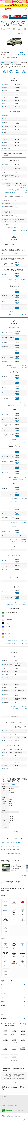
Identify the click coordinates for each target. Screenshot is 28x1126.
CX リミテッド (12, 784)
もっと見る (14, 831)
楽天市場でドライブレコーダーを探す (18, 279)
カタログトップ (4, 62)
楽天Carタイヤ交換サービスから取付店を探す (16, 604)
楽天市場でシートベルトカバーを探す (18, 314)
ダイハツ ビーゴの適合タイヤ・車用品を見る (11, 849)
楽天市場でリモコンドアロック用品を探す (17, 365)
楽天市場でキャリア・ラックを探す (18, 573)
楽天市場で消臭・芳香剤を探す (19, 498)
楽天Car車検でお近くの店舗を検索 (18, 230)
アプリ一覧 (4, 1116)
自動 (25, 29)
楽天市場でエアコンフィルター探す (18, 501)
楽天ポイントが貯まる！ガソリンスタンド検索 (16, 192)
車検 (14, 29)
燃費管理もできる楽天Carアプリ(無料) (18, 190)
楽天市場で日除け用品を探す (20, 479)
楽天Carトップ (4, 12)
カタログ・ (3, 29)
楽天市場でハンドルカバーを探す (19, 367)
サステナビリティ (17, 1116)
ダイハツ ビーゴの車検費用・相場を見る (10, 846)
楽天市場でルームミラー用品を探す (18, 539)
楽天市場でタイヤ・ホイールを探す (18, 602)
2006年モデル (13, 62)
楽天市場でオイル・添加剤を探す (19, 706)
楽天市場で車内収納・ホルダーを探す (18, 477)
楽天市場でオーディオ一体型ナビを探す (17, 405)
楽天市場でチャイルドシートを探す (18, 311)
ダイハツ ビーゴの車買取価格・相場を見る (11, 842)
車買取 (8, 29)
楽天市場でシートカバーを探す (19, 439)
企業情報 (3, 1105)
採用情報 (16, 1105)
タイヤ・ (19, 29)
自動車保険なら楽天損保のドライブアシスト (16, 228)
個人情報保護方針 (10, 1105)
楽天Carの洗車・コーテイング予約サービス (16, 643)
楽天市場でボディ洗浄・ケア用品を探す (17, 640)
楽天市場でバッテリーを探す (20, 708)
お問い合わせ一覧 (10, 1116)
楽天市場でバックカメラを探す (19, 282)
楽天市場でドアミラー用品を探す (19, 542)
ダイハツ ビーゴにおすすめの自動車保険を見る (12, 853)
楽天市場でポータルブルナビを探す (18, 403)
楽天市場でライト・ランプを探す (19, 522)
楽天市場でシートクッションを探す (18, 442)
